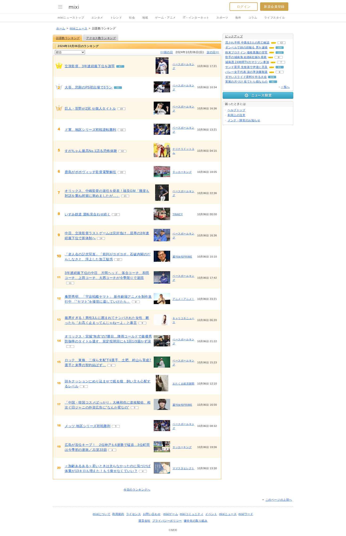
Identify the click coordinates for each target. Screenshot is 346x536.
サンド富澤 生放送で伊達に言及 (246, 67)
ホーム (60, 28)
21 (125, 196)
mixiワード (245, 514)
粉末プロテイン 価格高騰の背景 (246, 52)
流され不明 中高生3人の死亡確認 (247, 42)
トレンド (116, 17)
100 (280, 47)
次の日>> (213, 52)
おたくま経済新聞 (183, 383)
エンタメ (97, 17)
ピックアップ (234, 36)
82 (273, 81)
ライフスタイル (274, 17)
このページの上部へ (279, 499)
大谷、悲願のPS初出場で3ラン (89, 87)
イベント (211, 514)
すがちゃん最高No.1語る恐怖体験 (91, 151)
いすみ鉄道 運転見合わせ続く (87, 214)
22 (121, 172)
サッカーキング (182, 172)
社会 (132, 17)
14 (101, 238)
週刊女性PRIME (182, 256)
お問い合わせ (152, 514)
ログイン (243, 6)
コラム (252, 17)
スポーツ (222, 17)
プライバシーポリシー (167, 520)
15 (115, 214)
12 (118, 259)
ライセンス (133, 514)
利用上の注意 (236, 115)
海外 (238, 17)
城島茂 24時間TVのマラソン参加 (247, 62)
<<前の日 (166, 52)
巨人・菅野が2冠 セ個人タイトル (90, 108)
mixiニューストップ (71, 17)
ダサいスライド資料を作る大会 (246, 77)
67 (120, 66)
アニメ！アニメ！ (183, 299)
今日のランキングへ (137, 489)
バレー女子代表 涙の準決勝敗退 (246, 72)
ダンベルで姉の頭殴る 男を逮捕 (246, 47)
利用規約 (118, 514)
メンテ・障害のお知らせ (244, 120)
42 (281, 42)
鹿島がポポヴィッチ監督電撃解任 (90, 172)
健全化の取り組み (196, 520)
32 (122, 151)
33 (121, 130)
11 (70, 283)
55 (118, 87)
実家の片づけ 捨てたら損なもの (246, 81)
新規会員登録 (274, 6)
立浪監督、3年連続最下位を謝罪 (90, 66)
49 (121, 108)
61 (279, 67)
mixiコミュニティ (191, 514)
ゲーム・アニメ (165, 17)
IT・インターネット (196, 17)
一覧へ (285, 87)
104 (272, 77)
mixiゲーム (170, 514)
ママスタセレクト (183, 468)
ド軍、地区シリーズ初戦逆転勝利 (90, 129)
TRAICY (178, 214)
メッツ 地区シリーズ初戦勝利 (87, 426)
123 (280, 52)
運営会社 (144, 520)
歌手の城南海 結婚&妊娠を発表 (246, 57)
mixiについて (101, 514)
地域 (145, 17)
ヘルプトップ (236, 110)
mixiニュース (78, 28)
